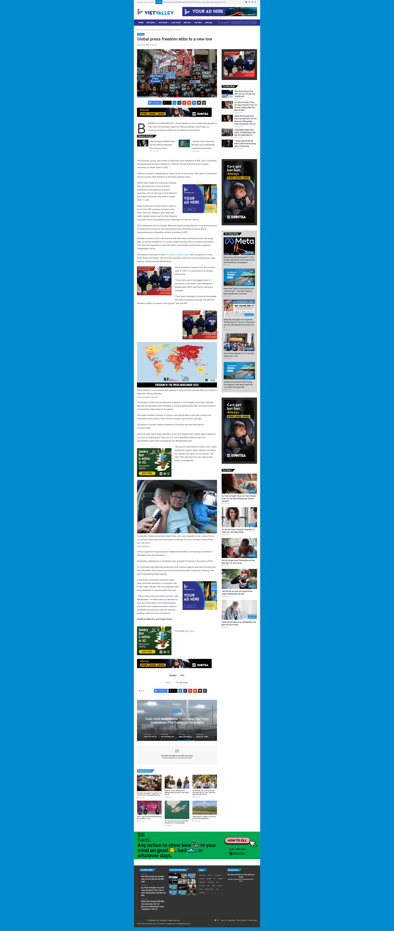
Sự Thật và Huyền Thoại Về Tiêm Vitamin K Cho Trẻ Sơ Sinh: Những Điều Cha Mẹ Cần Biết (239, 498)
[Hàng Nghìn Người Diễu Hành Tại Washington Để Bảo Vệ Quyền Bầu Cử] (227, 132)
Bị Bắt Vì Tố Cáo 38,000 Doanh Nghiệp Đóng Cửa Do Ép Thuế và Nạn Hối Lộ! (177, 792)
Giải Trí (187, 23)
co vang (201, 878)
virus (217, 889)
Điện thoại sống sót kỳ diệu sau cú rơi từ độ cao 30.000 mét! (244, 93)
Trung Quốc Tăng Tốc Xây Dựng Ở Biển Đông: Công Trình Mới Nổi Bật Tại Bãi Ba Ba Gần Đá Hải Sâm (203, 145)
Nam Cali (210, 882)
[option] (177, 720)
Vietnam (152, 30)
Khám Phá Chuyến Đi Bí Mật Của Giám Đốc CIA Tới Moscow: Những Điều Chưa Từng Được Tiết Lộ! (162, 145)
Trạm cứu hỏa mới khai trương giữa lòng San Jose (179, 2)
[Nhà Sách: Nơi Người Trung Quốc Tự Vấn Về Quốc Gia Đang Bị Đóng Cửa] (149, 783)
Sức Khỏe (163, 23)
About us (223, 920)
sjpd (213, 885)
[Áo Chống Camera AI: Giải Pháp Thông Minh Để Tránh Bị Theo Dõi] (182, 881)
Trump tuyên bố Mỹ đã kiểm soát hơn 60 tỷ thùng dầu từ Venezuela (245, 143)
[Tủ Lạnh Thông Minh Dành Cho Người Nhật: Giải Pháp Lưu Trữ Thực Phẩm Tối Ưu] (191, 892)
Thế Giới (197, 23)
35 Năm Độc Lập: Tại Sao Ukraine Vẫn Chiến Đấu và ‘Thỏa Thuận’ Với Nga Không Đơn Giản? (203, 792)
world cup (202, 892)
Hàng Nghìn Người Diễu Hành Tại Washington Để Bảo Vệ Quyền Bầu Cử (244, 132)
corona (210, 875)
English (208, 23)
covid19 (209, 878)
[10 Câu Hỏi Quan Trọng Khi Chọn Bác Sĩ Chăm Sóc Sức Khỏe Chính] (191, 881)
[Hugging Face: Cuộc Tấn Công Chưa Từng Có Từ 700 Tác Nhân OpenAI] (182, 887)
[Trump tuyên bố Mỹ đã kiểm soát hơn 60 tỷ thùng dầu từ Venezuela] (227, 143)
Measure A (202, 882)
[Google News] (181, 682)
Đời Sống (150, 23)
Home (141, 23)
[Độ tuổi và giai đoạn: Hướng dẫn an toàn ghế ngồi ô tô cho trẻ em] (191, 887)
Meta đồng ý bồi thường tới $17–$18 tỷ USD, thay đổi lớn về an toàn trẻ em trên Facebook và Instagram (239, 259)
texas (200, 889)
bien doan (202, 875)
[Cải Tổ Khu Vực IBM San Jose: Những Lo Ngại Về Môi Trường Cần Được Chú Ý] (173, 892)
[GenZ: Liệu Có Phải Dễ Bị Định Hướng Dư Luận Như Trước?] (149, 807)
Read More (190, 631)
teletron (220, 885)
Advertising (231, 920)
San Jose (201, 885)
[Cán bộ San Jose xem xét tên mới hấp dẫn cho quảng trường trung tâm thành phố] (173, 887)
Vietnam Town (209, 889)
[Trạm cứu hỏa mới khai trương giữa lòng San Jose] (191, 875)
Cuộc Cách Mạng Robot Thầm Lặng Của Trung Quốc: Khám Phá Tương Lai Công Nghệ (177, 720)
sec (208, 885)
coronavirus (218, 875)
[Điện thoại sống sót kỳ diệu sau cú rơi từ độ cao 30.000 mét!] (227, 94)
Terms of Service (241, 920)
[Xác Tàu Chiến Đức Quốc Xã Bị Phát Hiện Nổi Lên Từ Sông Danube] (177, 810)
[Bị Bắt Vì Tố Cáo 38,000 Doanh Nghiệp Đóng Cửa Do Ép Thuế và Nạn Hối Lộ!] (177, 782)
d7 (214, 878)
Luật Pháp (176, 23)
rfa (183, 675)
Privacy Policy (252, 920)
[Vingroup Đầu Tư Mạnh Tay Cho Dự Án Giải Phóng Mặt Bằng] (204, 807)
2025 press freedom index (177, 254)
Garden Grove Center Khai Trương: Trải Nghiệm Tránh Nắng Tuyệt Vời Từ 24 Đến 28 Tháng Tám (238, 384)
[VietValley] (156, 11)
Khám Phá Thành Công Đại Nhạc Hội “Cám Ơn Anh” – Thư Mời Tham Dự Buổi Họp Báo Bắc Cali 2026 (239, 291)
